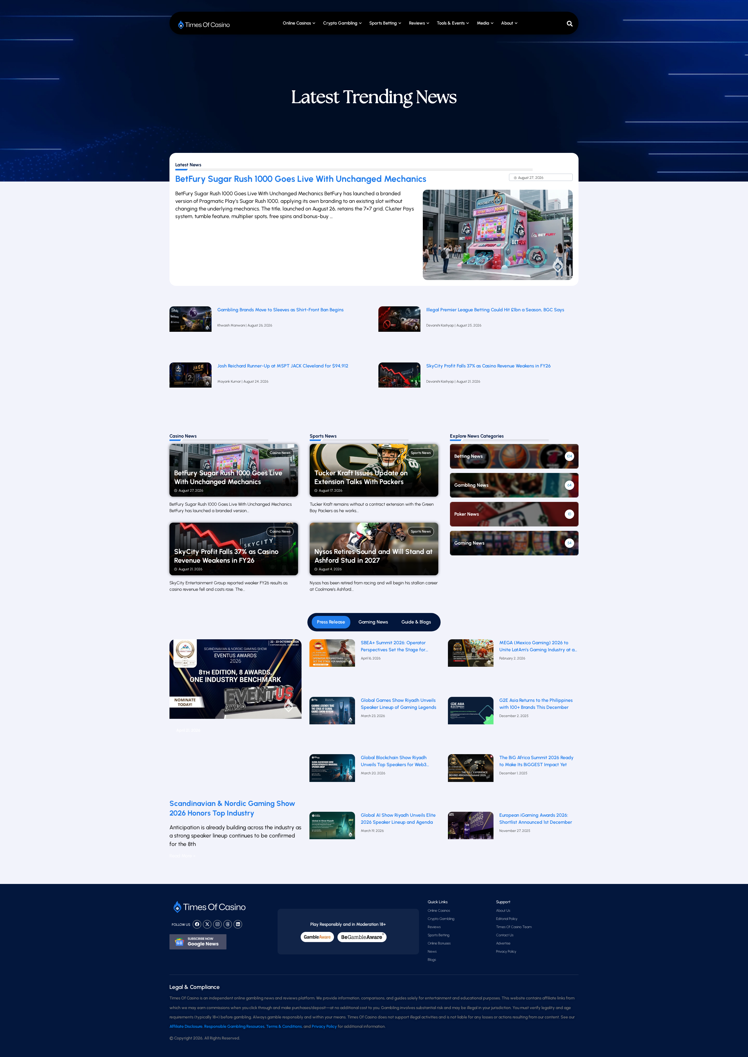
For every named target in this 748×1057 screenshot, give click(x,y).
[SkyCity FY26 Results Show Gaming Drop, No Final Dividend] (399, 387)
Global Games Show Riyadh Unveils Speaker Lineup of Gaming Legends (398, 703)
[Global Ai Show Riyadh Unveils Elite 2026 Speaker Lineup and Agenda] (332, 839)
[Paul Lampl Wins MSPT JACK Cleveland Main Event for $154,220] (190, 387)
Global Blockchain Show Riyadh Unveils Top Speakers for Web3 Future (394, 761)
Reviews (434, 927)
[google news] (197, 941)
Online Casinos (297, 23)
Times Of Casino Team (514, 927)
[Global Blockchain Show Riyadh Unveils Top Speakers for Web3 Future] (332, 781)
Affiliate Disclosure (185, 1026)
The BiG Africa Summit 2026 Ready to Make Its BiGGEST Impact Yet (536, 761)
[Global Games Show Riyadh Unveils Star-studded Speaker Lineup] (332, 724)
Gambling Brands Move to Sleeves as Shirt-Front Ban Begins (280, 309)
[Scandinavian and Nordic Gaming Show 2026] (235, 716)
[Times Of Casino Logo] (204, 25)
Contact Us (504, 935)
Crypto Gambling (340, 23)
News (432, 951)
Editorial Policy (506, 919)
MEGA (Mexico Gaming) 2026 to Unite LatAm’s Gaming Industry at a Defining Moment (536, 646)
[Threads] (227, 924)
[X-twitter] (207, 924)
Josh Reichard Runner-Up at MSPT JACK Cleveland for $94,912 (282, 366)
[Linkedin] (237, 924)
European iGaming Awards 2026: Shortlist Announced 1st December (535, 818)
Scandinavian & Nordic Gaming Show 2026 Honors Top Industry (232, 808)
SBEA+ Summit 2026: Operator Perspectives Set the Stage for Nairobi (393, 646)
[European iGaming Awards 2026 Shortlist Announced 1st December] (471, 839)
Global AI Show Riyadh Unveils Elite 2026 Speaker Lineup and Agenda (398, 818)
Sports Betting (383, 23)
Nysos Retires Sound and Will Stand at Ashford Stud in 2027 (373, 556)
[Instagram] (217, 924)
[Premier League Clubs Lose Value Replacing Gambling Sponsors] (190, 331)
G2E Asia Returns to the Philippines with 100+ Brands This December (536, 703)
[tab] (331, 622)
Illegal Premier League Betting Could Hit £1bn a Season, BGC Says (495, 309)
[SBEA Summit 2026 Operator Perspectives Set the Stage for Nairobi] (332, 666)
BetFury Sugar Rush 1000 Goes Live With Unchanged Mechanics (300, 178)
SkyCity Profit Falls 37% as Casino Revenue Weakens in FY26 (488, 366)
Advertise (503, 943)
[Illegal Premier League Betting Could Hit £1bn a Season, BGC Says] (399, 331)
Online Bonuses (439, 943)
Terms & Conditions (284, 1026)
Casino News (280, 453)
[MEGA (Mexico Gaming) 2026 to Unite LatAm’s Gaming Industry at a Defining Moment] (471, 666)
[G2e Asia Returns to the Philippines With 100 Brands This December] (471, 724)
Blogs (432, 960)
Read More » (182, 856)
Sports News (421, 453)
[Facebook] (197, 924)
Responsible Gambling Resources (234, 1026)
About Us (503, 911)
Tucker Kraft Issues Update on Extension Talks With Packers (361, 477)
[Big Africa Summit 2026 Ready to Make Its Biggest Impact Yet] (471, 781)
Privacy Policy (506, 951)
